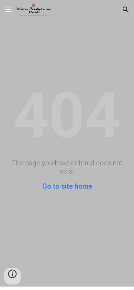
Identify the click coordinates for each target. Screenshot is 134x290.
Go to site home (67, 186)
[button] (8, 9)
